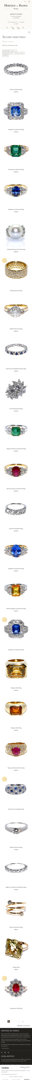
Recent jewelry (8, 42)
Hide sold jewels (20, 53)
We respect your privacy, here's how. (9, 1074)
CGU (25, 1061)
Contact (22, 22)
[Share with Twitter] (8, 1053)
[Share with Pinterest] (6, 1053)
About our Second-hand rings (9, 45)
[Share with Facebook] (2, 1053)
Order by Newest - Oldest (8, 50)
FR (25, 1)
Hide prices (5, 55)
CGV (22, 1061)
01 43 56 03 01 (13, 22)
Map (17, 24)
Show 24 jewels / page (8, 53)
